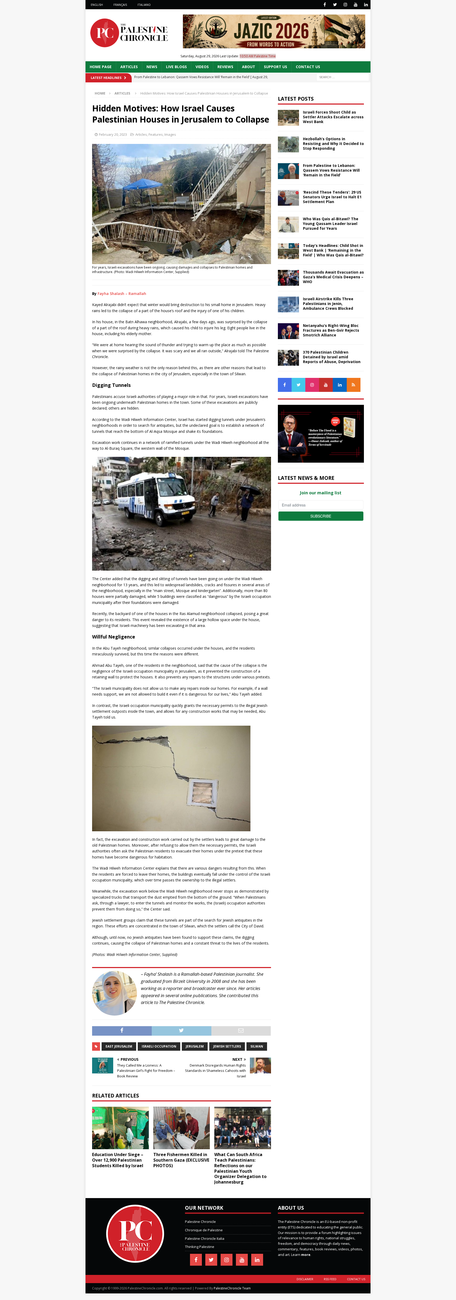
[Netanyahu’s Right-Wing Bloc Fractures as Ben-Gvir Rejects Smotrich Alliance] (288, 331)
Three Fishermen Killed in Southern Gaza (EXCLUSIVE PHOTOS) (181, 1160)
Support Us (275, 66)
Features (156, 134)
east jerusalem (119, 1046)
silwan (256, 1046)
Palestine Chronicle (200, 1221)
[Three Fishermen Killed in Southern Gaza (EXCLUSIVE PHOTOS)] (181, 1128)
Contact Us (308, 66)
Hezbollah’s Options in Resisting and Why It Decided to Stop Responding (333, 143)
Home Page (101, 66)
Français (120, 5)
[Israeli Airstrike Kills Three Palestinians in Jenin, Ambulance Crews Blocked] (288, 304)
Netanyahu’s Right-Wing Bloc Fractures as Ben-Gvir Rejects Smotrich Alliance (331, 330)
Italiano (144, 5)
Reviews (225, 66)
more (305, 1254)
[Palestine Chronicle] (135, 1259)
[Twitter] (335, 4)
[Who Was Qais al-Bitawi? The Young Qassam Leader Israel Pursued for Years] (288, 224)
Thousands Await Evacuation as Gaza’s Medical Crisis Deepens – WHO (333, 277)
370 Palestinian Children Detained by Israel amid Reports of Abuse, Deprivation (331, 357)
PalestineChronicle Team (232, 1288)
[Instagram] (345, 4)
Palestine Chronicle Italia (204, 1238)
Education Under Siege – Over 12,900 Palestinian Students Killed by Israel (117, 1160)
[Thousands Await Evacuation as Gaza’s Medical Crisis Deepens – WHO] (288, 278)
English (97, 5)
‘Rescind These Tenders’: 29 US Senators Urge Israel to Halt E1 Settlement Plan (332, 197)
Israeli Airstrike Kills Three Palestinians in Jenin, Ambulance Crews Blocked (328, 303)
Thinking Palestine (199, 1246)
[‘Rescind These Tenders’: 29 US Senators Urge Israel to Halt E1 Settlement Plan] (288, 198)
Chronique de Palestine (204, 1230)
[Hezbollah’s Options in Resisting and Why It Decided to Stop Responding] (288, 144)
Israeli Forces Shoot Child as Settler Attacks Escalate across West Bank (333, 117)
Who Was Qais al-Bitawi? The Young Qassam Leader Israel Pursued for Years (330, 223)
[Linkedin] (365, 4)
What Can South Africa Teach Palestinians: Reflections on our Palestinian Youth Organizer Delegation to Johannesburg (240, 1168)
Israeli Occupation (159, 1046)
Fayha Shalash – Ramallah (122, 293)
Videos (202, 66)
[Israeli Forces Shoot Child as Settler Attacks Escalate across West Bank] (288, 118)
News (151, 66)
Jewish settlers (227, 1046)
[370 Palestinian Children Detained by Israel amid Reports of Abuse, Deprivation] (288, 358)
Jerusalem (195, 1046)
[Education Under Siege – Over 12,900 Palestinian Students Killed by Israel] (120, 1128)
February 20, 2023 (113, 134)
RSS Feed (330, 1279)
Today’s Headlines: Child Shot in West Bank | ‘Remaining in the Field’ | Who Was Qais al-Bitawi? (333, 250)
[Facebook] (324, 4)
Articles (129, 66)
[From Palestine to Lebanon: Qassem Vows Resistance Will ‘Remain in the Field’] (288, 171)
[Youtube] (355, 4)
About (248, 66)
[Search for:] (342, 76)
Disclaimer (305, 1279)
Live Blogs (176, 66)
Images (170, 134)
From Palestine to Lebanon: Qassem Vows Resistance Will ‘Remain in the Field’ (331, 170)
